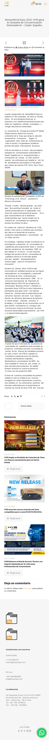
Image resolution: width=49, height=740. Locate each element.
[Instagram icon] (27, 731)
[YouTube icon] (24, 731)
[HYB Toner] (6, 4)
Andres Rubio (23, 47)
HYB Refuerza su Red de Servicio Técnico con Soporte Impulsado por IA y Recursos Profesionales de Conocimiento (23, 563)
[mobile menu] (45, 4)
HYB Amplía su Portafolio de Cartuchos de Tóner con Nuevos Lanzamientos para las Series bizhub (24, 459)
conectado (27, 588)
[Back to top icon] (24, 725)
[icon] (30, 731)
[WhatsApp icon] (19, 731)
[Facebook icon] (22, 731)
